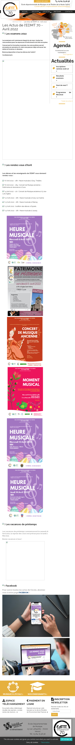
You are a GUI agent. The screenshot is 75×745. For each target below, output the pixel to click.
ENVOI (54, 714)
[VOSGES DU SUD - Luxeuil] (64, 24)
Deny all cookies (32, 742)
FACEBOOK (24, 592)
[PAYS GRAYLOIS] (55, 34)
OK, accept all (66, 739)
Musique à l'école (12, 694)
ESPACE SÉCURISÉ (42, 1)
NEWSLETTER (16, 22)
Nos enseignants (37, 694)
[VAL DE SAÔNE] (62, 28)
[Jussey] (58, 26)
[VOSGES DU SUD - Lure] (68, 30)
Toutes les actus (66, 101)
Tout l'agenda (67, 54)
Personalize (45, 742)
